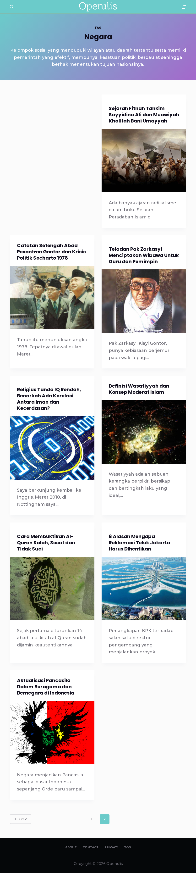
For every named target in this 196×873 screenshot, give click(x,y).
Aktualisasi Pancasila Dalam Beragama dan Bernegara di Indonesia (45, 686)
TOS (127, 847)
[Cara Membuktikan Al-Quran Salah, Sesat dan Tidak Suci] (52, 588)
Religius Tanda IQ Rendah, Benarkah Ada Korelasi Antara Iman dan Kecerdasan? (49, 398)
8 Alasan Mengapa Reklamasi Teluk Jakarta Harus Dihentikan (139, 542)
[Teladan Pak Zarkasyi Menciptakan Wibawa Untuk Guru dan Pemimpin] (144, 301)
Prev (22, 819)
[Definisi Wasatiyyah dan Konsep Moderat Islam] (144, 432)
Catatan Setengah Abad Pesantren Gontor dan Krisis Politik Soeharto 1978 (51, 251)
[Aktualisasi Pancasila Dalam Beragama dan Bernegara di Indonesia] (52, 732)
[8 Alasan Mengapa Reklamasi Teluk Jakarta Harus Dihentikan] (144, 588)
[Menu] (184, 7)
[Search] (11, 7)
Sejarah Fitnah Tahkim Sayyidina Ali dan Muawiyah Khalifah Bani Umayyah (144, 114)
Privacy (111, 847)
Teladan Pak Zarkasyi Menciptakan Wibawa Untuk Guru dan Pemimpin (144, 255)
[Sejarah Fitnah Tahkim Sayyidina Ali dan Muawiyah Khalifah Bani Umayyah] (144, 160)
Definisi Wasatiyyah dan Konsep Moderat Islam (139, 389)
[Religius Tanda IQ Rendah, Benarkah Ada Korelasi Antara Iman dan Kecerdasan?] (52, 448)
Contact (90, 847)
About (71, 847)
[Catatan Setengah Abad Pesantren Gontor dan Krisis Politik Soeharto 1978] (52, 297)
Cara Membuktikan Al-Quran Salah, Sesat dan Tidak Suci (46, 542)
